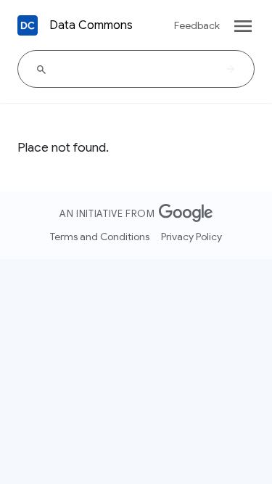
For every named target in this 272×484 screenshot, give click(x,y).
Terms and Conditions (99, 236)
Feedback (197, 25)
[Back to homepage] (27, 25)
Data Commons (91, 25)
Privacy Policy (191, 236)
